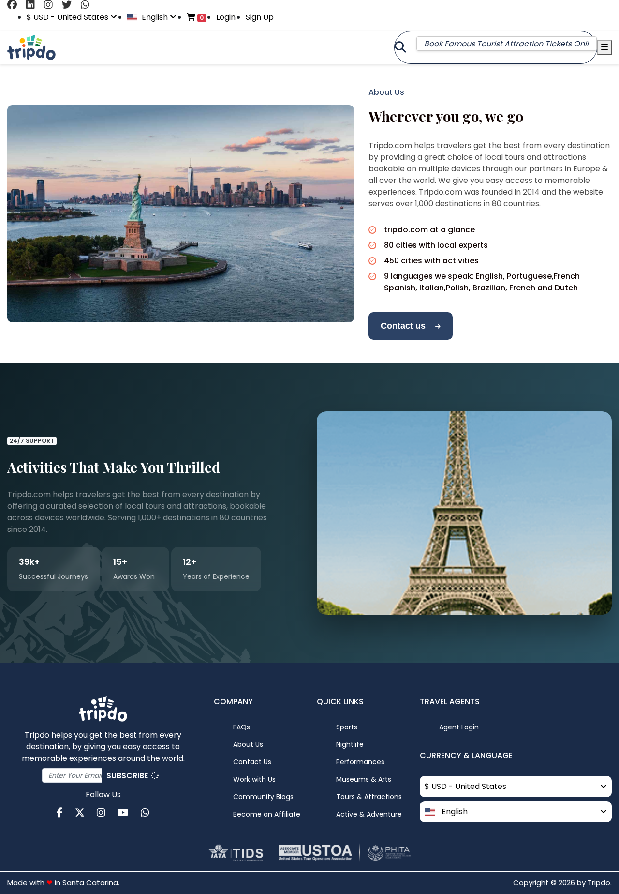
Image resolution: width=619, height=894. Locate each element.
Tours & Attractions (369, 797)
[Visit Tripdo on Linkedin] (34, 5)
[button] (516, 812)
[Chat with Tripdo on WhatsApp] (89, 5)
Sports (346, 727)
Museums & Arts (363, 779)
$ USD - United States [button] (68, 17)
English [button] (155, 17)
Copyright (531, 883)
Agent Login (459, 727)
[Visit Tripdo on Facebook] (15, 5)
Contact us (403, 326)
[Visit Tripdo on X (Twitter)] (70, 5)
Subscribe (128, 775)
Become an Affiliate (266, 814)
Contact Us (252, 762)
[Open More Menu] (604, 47)
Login (226, 17)
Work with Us (254, 779)
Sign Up (260, 17)
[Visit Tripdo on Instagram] (52, 5)
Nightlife (350, 744)
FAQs (241, 727)
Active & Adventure (369, 814)
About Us (248, 744)
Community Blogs (263, 797)
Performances (360, 762)
